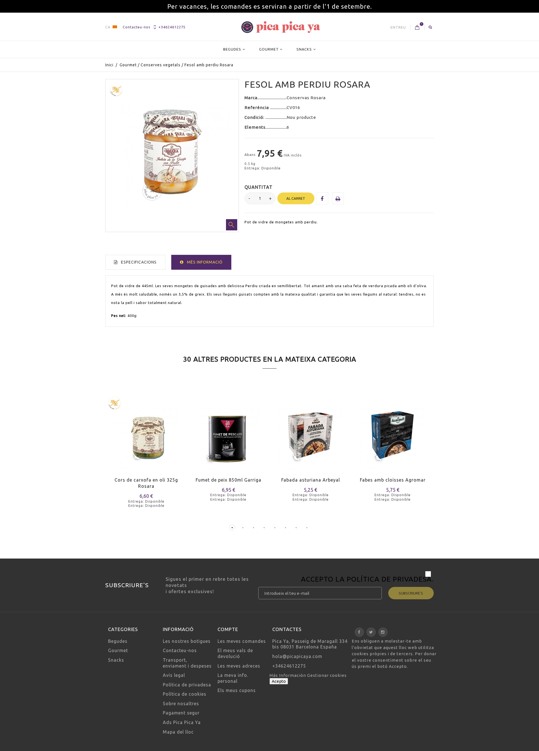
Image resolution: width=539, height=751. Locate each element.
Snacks (304, 49)
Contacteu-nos (136, 27)
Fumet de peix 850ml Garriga (228, 479)
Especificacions (139, 262)
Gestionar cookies (327, 675)
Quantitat (259, 187)
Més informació (205, 262)
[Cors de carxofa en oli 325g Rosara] (146, 434)
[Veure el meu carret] (417, 28)
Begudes (232, 49)
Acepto (279, 681)
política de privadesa (389, 579)
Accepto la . (367, 580)
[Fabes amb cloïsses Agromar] (393, 434)
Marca (251, 97)
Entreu (398, 27)
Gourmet (269, 49)
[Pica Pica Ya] (280, 27)
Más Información (288, 675)
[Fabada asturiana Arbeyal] (310, 434)
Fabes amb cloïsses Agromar (393, 479)
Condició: (255, 117)
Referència (257, 107)
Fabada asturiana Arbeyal (310, 479)
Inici (109, 65)
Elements (255, 127)
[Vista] (157, 444)
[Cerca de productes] (430, 27)
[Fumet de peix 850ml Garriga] (228, 434)
